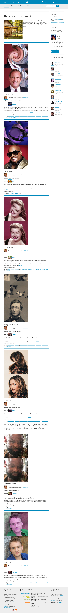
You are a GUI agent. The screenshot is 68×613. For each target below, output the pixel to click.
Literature (14, 334)
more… (31, 112)
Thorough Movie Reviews (33, 2)
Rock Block (57, 2)
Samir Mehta (58, 84)
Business (14, 104)
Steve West (17, 116)
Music (13, 181)
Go (57, 5)
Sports (13, 257)
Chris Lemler (38, 116)
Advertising (14, 572)
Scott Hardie (25, 97)
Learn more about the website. (57, 22)
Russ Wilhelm (11, 116)
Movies (13, 410)
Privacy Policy (7, 607)
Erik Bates (6, 117)
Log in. (60, 602)
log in (55, 19)
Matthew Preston (59, 95)
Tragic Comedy (47, 2)
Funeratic (6, 592)
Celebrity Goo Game (19, 2)
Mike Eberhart (13, 117)
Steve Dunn (57, 112)
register (59, 19)
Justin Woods (58, 79)
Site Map (11, 598)
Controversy (14, 493)
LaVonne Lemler (23, 116)
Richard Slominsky (31, 116)
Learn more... (6, 7)
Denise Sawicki (45, 116)
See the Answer (54, 51)
